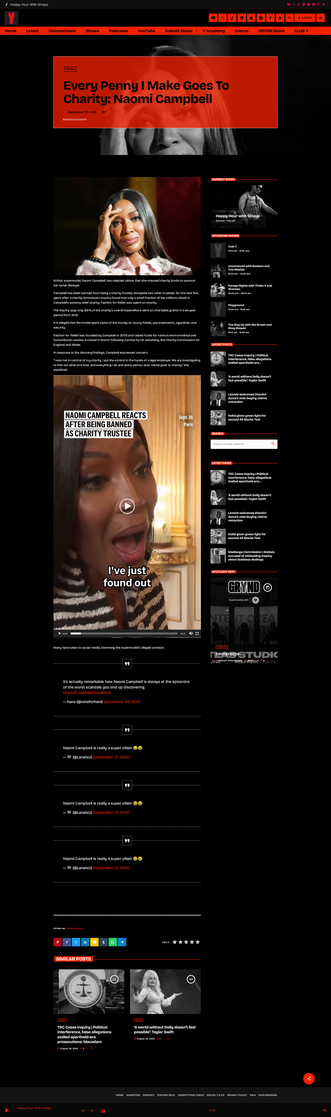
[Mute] (191, 633)
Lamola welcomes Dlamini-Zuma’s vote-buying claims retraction (247, 398)
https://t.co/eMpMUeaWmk (87, 692)
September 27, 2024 (111, 757)
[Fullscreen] (197, 633)
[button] (127, 506)
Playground (236, 305)
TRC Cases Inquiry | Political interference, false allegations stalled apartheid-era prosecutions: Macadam (84, 1034)
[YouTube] (288, 3)
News (70, 69)
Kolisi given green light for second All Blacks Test (247, 417)
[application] (127, 506)
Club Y (232, 246)
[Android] (323, 3)
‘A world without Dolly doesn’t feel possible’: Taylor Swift (164, 1029)
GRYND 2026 (227, 654)
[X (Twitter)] (293, 3)
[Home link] (11, 15)
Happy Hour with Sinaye (238, 216)
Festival (221, 647)
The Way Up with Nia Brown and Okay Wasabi (250, 326)
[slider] (124, 633)
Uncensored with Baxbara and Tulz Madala (249, 268)
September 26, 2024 (122, 701)
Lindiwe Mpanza (74, 928)
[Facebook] (318, 3)
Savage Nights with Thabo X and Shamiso (250, 287)
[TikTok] (298, 3)
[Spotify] (303, 3)
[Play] (59, 633)
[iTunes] (308, 3)
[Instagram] (313, 3)
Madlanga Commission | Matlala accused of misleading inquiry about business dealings (251, 555)
